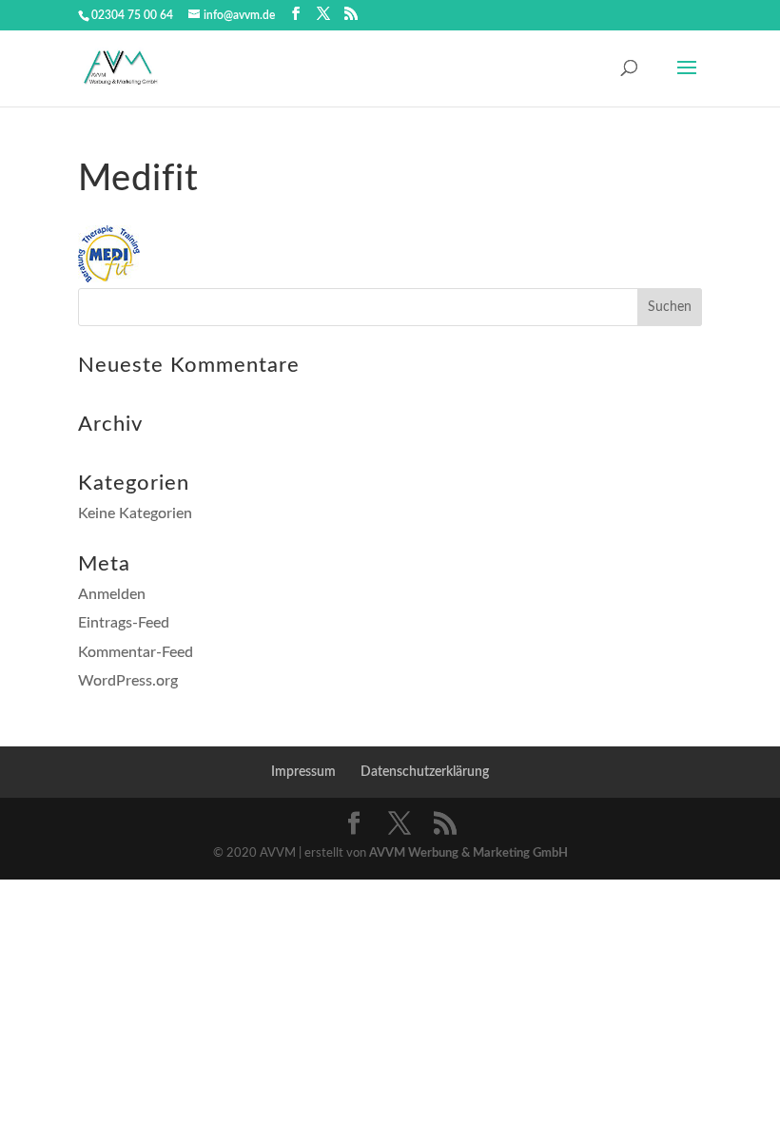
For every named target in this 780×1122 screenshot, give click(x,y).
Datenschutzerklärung (425, 772)
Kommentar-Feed (135, 652)
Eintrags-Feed (123, 622)
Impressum (303, 772)
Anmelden (112, 594)
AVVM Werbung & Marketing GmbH (468, 853)
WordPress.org (128, 680)
